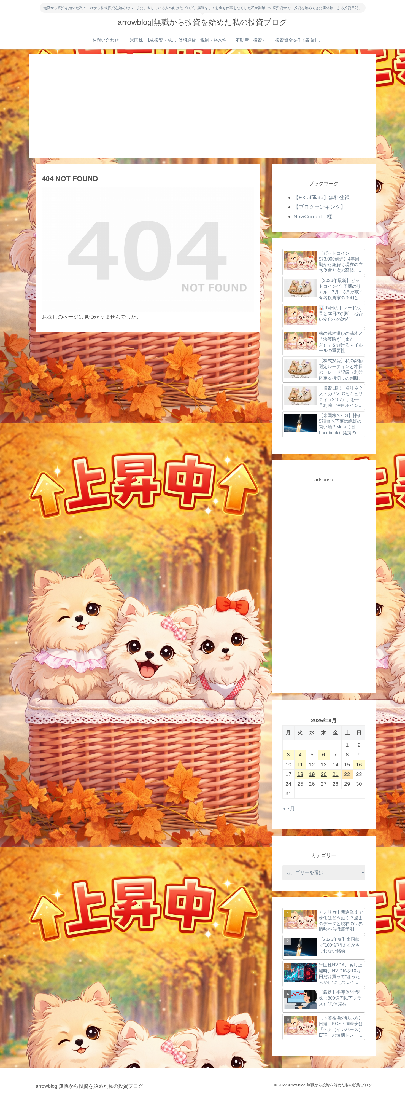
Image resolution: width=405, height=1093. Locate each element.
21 (336, 774)
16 (359, 764)
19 (312, 774)
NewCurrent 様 (312, 216)
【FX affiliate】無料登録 (321, 197)
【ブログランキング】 (319, 207)
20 (324, 774)
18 (300, 774)
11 (300, 764)
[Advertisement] (202, 105)
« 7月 (288, 809)
